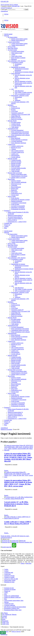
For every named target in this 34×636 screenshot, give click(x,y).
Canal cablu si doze (16, 56)
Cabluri (13, 54)
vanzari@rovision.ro (6, 7)
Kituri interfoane (15, 138)
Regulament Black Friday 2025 (12, 610)
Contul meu (7, 574)
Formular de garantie (10, 589)
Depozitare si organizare (17, 207)
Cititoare (13, 149)
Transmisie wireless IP (17, 113)
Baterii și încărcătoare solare (19, 174)
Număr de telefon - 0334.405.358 (10, 536)
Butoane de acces (16, 147)
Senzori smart (15, 195)
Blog (5, 228)
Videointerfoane (12, 136)
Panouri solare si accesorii (15, 173)
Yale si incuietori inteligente (18, 182)
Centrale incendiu (16, 160)
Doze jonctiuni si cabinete (18, 57)
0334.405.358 (15, 6)
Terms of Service (16, 631)
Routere (13, 109)
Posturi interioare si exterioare (19, 139)
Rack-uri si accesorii (16, 119)
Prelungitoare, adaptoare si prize (20, 95)
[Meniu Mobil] (1, 31)
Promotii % (7, 210)
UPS (12, 89)
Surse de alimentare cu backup (23, 81)
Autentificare (4, 11)
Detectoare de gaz (16, 184)
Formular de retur (9, 588)
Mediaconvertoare (16, 117)
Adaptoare (17, 100)
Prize (16, 98)
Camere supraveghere (14, 42)
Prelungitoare (18, 97)
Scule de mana (15, 204)
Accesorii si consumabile (18, 206)
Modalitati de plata (9, 582)
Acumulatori (18, 64)
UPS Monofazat (19, 91)
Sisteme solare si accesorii (18, 177)
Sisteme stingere (15, 169)
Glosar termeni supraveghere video (13, 600)
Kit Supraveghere (12, 37)
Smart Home (11, 179)
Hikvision (28, 563)
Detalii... (6, 470)
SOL (5, 594)
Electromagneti (15, 155)
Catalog (6, 226)
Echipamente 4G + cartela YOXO (17, 221)
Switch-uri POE (15, 108)
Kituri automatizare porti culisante (20, 135)
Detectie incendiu (12, 158)
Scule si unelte (12, 196)
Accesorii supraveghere (17, 51)
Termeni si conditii (9, 577)
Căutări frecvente (9, 603)
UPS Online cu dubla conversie (23, 92)
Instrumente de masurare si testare (20, 199)
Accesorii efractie (16, 125)
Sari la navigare (5, 4)
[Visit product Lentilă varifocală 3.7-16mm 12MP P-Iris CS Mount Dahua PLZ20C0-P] (18, 518)
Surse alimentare (15, 73)
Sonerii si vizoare (16, 180)
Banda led (14, 190)
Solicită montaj (8, 34)
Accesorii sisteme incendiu (18, 168)
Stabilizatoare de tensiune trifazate (24, 72)
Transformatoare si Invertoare (19, 176)
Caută (26, 9)
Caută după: (4, 9)
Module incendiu (15, 165)
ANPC (6, 592)
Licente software (15, 157)
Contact (6, 571)
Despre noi (7, 225)
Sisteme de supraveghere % (15, 215)
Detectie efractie (12, 120)
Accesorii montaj (12, 50)
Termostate (14, 185)
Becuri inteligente (16, 187)
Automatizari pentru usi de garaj (20, 133)
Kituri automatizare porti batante (20, 132)
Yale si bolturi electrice (17, 150)
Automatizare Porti (13, 128)
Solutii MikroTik (15, 116)
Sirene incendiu (15, 166)
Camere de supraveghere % (15, 218)
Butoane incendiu (16, 163)
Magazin (6, 35)
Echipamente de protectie (18, 209)
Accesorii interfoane (16, 141)
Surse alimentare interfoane (18, 143)
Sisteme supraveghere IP (18, 40)
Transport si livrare (9, 575)
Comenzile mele (8, 572)
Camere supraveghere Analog (19, 43)
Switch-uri (14, 106)
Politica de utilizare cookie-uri (12, 597)
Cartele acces (14, 154)
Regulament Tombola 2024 (11, 608)
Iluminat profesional (16, 201)
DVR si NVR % (12, 220)
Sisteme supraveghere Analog (19, 39)
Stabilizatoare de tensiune (18, 67)
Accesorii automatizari (17, 130)
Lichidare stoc (8, 223)
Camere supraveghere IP (18, 45)
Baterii (16, 65)
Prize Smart (14, 191)
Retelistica (10, 105)
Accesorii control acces (17, 152)
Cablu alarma (14, 127)
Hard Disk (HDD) (13, 48)
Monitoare (14, 59)
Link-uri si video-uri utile (11, 579)
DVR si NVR (11, 46)
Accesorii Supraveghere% (15, 217)
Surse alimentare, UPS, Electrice (17, 61)
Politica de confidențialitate (11, 595)
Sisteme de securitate (6, 429)
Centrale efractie (15, 124)
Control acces (11, 144)
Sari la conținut (14, 4)
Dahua (22, 563)
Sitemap (6, 602)
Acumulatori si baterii (17, 62)
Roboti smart (14, 188)
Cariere (6, 569)
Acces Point (14, 111)
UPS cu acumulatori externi (22, 94)
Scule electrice (15, 198)
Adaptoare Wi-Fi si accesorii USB (20, 114)
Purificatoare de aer (16, 193)
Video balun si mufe (16, 53)
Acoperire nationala (9, 605)
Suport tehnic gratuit (9, 580)
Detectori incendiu (16, 161)
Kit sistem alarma (16, 122)
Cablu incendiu (15, 171)
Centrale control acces (17, 146)
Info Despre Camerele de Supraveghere (15, 607)
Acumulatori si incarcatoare (18, 202)
